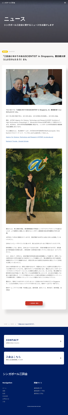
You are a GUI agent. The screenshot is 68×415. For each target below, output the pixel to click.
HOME (5, 324)
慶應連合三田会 (38, 393)
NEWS (12, 324)
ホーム (4, 388)
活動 (3, 391)
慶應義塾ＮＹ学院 (39, 391)
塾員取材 (5, 51)
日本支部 (5, 396)
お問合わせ (5, 399)
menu (65, 3)
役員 (3, 393)
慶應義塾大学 (38, 388)
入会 (3, 401)
